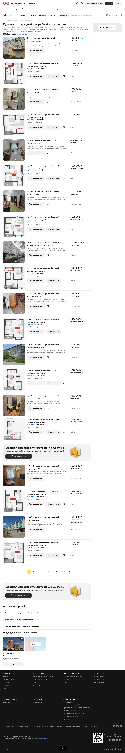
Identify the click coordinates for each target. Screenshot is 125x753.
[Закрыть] (121, 15)
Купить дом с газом (69, 710)
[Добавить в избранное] (48, 50)
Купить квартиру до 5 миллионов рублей (76, 708)
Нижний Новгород (9, 691)
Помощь (84, 726)
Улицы (35, 682)
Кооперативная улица (44, 245)
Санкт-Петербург (8, 679)
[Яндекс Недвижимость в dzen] (117, 726)
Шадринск (30, 66)
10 (64, 572)
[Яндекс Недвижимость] (14, 3)
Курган (5, 705)
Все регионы (37, 685)
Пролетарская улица (33, 143)
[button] (81, 3)
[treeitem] (8, 9)
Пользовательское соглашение (52, 726)
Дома (65, 682)
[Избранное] (77, 3)
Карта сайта (93, 726)
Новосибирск (7, 682)
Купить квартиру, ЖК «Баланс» (73, 716)
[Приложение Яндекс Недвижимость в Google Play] (113, 740)
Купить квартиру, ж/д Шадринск (73, 713)
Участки (66, 679)
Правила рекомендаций (72, 726)
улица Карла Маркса (33, 41)
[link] (118, 3)
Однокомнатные (99, 679)
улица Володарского (33, 296)
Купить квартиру (68, 702)
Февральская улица (33, 194)
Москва (5, 677)
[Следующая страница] (69, 572)
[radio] (33, 572)
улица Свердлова (32, 92)
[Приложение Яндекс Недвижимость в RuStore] (120, 740)
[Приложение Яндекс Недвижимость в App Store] (110, 740)
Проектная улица (32, 399)
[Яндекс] (118, 749)
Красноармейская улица (34, 348)
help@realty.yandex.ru (42, 738)
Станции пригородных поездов (43, 677)
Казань (5, 688)
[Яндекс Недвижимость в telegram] (121, 726)
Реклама (20, 726)
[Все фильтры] (5, 15)
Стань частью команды (32, 726)
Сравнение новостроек (40, 679)
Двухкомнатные (99, 677)
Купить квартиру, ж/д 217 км (72, 705)
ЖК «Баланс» (31, 68)
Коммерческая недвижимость (73, 677)
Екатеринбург (7, 685)
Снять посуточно (38, 702)
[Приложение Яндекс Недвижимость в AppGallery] (117, 740)
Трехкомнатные (99, 682)
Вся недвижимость (9, 726)
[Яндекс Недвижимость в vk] (114, 726)
